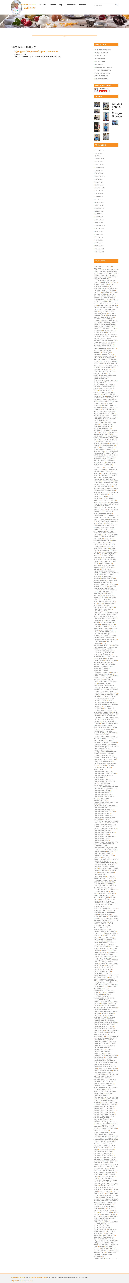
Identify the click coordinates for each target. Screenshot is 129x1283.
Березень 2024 (99, 176)
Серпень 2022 (99, 205)
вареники (113, 305)
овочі (110, 662)
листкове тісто (99, 531)
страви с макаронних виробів (103, 1090)
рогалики (108, 905)
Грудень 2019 (99, 231)
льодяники (108, 539)
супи (107, 1097)
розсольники (113, 916)
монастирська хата (101, 601)
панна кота (113, 693)
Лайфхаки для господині (103, 67)
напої (105, 611)
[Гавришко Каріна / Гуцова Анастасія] (106, 136)
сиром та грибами (100, 958)
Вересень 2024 (100, 165)
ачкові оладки (100, 271)
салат (111, 924)
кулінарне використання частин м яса (104, 507)
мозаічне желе (107, 596)
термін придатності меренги (104, 1114)
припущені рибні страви (102, 853)
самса (103, 941)
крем (116, 481)
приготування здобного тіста (106, 789)
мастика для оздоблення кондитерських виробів (104, 571)
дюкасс (110, 392)
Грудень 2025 (99, 156)
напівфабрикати (112, 613)
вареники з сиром (100, 307)
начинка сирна (105, 630)
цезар (108, 1199)
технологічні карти (101, 1132)
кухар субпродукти (101, 520)
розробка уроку (105, 914)
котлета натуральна (108, 473)
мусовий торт (108, 603)
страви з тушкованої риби (103, 1084)
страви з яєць (100, 1089)
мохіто (112, 601)
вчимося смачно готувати (103, 346)
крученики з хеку (101, 504)
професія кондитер (106, 872)
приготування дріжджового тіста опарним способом (104, 785)
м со (110, 544)
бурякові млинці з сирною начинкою (104, 295)
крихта (113, 500)
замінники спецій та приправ (105, 417)
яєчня (101, 1246)
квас (107, 457)
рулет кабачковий (101, 922)
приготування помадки (102, 815)
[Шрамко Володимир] (106, 126)
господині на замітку (101, 369)
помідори (108, 740)
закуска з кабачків (108, 409)
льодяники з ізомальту (102, 540)
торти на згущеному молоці (104, 1147)
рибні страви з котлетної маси (102, 902)
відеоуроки (106, 352)
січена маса (110, 1099)
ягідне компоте (99, 1241)
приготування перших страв (104, 811)
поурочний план (107, 754)
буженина (112, 288)
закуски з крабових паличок (104, 413)
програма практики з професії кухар (105, 867)
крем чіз (110, 488)
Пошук (68, 23)
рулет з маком (105, 918)
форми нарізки (104, 1178)
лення (115, 525)
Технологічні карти (101, 79)
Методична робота (101, 53)
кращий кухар (108, 481)
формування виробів (101, 1180)
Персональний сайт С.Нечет (38, 1277)
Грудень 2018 (99, 246)
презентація (105, 767)
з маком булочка (105, 402)
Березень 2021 (99, 220)
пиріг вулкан (111, 716)
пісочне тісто (112, 889)
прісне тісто (109, 882)
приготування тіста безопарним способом (106, 843)
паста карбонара (111, 695)
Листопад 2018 (99, 249)
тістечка (106, 1159)
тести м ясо (105, 1124)
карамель (104, 443)
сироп (111, 958)
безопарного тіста (101, 277)
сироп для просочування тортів (106, 960)
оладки (114, 672)
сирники (104, 956)
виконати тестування (109, 321)
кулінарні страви (100, 510)
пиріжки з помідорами (109, 723)
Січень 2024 (98, 182)
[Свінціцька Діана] (106, 105)
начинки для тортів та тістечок (105, 639)
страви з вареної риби (102, 1011)
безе (116, 273)
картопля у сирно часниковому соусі (105, 448)
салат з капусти (99, 926)
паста (101, 695)
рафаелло (102, 893)
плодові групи (110, 733)
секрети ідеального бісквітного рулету (104, 946)
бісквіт (114, 300)
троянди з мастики (106, 1149)
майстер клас (111, 552)
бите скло (105, 279)
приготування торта (101, 840)
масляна (104, 561)
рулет (97, 918)
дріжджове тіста (105, 390)
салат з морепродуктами (101, 928)
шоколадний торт (100, 1229)
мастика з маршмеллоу (109, 573)
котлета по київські (101, 475)
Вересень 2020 (100, 225)
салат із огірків (109, 935)
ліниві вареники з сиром (102, 543)
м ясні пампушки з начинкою (104, 549)
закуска (97, 409)
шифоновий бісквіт (108, 1214)
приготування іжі (109, 849)
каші (106, 451)
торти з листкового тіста (103, 1145)
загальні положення (109, 407)
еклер (104, 394)
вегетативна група (106, 311)
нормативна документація (104, 651)
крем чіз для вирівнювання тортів (106, 489)
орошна (104, 681)
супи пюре (114, 1097)
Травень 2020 (99, 228)
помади (104, 738)
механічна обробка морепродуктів (103, 593)
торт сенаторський (107, 1142)
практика (102, 765)
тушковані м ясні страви (103, 1151)
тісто (102, 1161)
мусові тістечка (99, 605)
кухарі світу (113, 520)
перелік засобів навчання (104, 698)
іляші (111, 1248)
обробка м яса (99, 657)
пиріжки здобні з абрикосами (104, 726)
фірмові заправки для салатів (103, 1183)
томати (110, 1136)
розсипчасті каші (100, 916)
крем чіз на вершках (101, 492)
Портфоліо (71, 5)
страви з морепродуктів (101, 1035)
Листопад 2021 (99, 214)
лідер (103, 542)
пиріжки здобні (100, 725)
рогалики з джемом (101, 907)
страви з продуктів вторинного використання (104, 1047)
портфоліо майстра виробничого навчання (102, 749)
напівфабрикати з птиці (107, 617)
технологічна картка (108, 1128)
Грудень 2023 (99, 185)
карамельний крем (108, 445)
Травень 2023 (99, 191)
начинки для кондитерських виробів (105, 636)
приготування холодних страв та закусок (105, 848)
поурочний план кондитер (103, 756)
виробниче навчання (101, 329)
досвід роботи (110, 381)
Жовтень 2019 (99, 234)
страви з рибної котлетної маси (105, 1058)
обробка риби (100, 658)
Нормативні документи (103, 50)
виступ (113, 329)
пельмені (98, 697)
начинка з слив (104, 628)
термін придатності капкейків (105, 1110)
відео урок (103, 348)
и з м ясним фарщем (106, 438)
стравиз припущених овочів (103, 1094)
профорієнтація (100, 876)
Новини (53, 5)
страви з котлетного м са (103, 1026)
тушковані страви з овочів (103, 1155)
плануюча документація (103, 732)
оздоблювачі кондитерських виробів (104, 665)
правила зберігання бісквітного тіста (105, 764)
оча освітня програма (103, 692)
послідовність (99, 752)
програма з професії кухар (103, 865)
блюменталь (106, 283)
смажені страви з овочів (103, 969)
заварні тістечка (108, 405)
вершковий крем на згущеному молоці (105, 316)
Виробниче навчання (102, 73)
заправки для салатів (101, 430)
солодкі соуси (111, 981)
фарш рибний (110, 1172)
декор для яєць (108, 371)
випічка (107, 323)
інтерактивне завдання (105, 1253)
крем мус (98, 483)
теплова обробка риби (109, 1103)
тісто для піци (111, 1161)
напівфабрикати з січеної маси (105, 618)
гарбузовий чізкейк (109, 360)
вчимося (111, 342)
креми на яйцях (107, 498)
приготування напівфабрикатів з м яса (106, 803)
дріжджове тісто (100, 392)
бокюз (114, 283)
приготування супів (101, 834)
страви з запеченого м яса (103, 1016)
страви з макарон (100, 1032)
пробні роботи (108, 855)
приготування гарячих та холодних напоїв (103, 776)
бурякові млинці (100, 294)
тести (97, 1124)
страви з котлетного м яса (104, 1028)
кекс (112, 457)
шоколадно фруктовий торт (105, 1230)
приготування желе (110, 787)
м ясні (106, 546)
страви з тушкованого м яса (102, 1079)
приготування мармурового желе (104, 797)
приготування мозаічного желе (102, 799)
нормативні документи (102, 653)
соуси (105, 988)
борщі (105, 288)
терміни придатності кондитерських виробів (102, 1119)
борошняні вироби (101, 284)
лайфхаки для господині (103, 525)
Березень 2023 (99, 196)
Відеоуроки (99, 64)
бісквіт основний (100, 302)
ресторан (111, 893)
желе (104, 396)
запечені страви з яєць (102, 428)
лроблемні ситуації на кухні (104, 537)
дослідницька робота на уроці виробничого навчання (105, 385)
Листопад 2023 (99, 188)
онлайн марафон (106, 678)
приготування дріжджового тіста (104, 782)
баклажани (103, 273)
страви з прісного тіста (102, 1054)
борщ (111, 284)
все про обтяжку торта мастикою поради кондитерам (105, 339)
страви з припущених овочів (103, 1041)
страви (97, 1004)
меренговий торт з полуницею (105, 584)
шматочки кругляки (101, 1216)
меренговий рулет (108, 578)
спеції (102, 992)
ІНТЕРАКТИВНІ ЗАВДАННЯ (103, 70)
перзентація (107, 712)
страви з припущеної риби (105, 1044)
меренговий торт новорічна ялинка (105, 581)
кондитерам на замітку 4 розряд (104, 468)
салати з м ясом (106, 937)
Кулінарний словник (102, 76)
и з (110, 434)
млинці (109, 594)
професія (104, 870)
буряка (114, 292)
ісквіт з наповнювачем (100, 1257)
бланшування (99, 281)
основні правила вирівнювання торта (102, 684)
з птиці (115, 402)
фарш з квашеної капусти (106, 1168)
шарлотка (110, 1208)
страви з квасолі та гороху (104, 1025)
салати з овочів (99, 939)
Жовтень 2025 (99, 159)
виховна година (109, 330)
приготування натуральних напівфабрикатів (104, 805)
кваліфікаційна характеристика (105, 454)
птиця (110, 884)
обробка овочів (112, 657)
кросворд (105, 502)
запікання (112, 432)
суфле (97, 1099)
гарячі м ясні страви (108, 362)
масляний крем (106, 563)
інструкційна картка (101, 1250)
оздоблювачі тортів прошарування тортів (102, 671)
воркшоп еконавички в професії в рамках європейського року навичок (105, 334)
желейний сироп (100, 400)
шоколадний (98, 1222)
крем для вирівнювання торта (105, 486)
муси (100, 603)
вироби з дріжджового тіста (104, 325)
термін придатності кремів (104, 1112)
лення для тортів (107, 529)
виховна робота (100, 332)
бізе (105, 298)
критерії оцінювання (101, 500)
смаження (113, 964)
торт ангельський (110, 1138)
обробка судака (111, 660)
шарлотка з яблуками (101, 1210)
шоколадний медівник (102, 1227)
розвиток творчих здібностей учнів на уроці (104, 912)
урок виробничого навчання (103, 1164)
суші (102, 1099)
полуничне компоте (101, 735)
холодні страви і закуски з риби (103, 1198)
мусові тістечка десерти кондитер (104, 606)
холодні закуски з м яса (103, 1188)
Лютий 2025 (98, 162)
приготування (100, 769)
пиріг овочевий (108, 721)
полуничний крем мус (102, 737)
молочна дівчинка (100, 598)
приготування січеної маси (104, 836)
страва (115, 1002)
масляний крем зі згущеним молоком (104, 566)
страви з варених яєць (108, 1007)
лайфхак (100, 523)
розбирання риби (100, 910)
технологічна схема (101, 1130)
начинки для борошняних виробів (102, 635)
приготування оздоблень (103, 810)
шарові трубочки (105, 1212)
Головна (43, 5)
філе (102, 1182)
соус (106, 986)
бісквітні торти (104, 304)
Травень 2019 (99, 237)
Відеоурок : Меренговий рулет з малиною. (36, 51)
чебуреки (104, 1201)
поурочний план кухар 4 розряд (105, 758)
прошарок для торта (107, 878)
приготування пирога (102, 813)
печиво (97, 716)
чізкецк (103, 1208)
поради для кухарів (101, 744)
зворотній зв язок (100, 434)
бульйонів (106, 292)
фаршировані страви (106, 1176)
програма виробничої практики (101, 858)
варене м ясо (103, 305)
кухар (114, 517)
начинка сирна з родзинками (104, 632)
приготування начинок (102, 808)
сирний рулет (113, 952)
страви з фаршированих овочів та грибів (105, 1086)
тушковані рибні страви (102, 1153)
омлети (114, 676)
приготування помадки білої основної (104, 818)
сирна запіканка (105, 948)
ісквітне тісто (111, 1258)
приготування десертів (102, 779)
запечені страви (106, 424)
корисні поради (106, 471)
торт (116, 1136)
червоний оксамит (108, 1203)
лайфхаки (108, 523)
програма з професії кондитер (105, 863)
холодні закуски (106, 1186)
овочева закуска (100, 662)
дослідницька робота (102, 383)
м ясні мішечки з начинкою (104, 547)
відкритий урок (107, 354)
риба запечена (104, 895)
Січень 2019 (98, 243)
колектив (101, 463)
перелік (106, 697)
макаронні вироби (100, 556)
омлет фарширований (102, 676)
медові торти (106, 577)
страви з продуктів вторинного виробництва (103, 1051)
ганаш (103, 358)
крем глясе (107, 485)
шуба (112, 1239)
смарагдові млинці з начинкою (106, 976)
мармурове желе (100, 559)
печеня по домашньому (109, 714)
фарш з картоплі (106, 1167)
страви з (104, 1004)
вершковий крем (100, 315)
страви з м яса (111, 1030)
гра (112, 369)
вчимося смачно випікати (103, 344)
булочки (112, 290)
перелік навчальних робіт (104, 699)
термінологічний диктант (103, 1122)
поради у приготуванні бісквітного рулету (106, 745)
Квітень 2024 (99, 173)
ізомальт (104, 1248)
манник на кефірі (107, 558)
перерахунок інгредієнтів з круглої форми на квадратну (105, 710)
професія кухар (99, 874)
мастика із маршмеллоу (104, 575)
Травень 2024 (99, 170)
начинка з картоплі (100, 626)
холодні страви (105, 1191)
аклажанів (114, 269)
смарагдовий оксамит (102, 973)
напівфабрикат (99, 613)
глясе (97, 367)
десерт (109, 373)
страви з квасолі (111, 1023)
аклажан (106, 269)
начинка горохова (108, 624)
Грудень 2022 (99, 202)
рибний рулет (105, 899)
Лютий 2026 (98, 153)
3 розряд (98, 266)
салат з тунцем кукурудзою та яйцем (105, 930)
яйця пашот (99, 1243)
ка (100, 440)
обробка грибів (106, 655)
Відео (61, 5)
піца (111, 891)
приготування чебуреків (103, 772)
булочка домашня (100, 290)
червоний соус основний (103, 1205)
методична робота (101, 586)
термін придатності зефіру (103, 1108)
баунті (111, 273)
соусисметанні (99, 990)
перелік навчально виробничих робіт (104, 701)
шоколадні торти (108, 1235)
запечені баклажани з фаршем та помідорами (105, 421)
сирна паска (105, 950)
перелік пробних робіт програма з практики (106, 705)
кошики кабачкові (105, 477)
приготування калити (102, 791)
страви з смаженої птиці (107, 1068)
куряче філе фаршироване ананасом (103, 512)
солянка (105, 985)
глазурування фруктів (110, 365)
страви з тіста (99, 1085)
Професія (82, 5)
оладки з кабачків (100, 674)
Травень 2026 (99, 150)
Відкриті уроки (100, 61)
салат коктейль (111, 933)
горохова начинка (107, 367)
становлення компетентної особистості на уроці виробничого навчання (104, 1000)
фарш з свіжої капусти (108, 1170)
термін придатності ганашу (104, 1106)
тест (116, 1122)
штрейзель (104, 1239)
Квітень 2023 (99, 193)
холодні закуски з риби (102, 1189)
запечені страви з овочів (103, 426)
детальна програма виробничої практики (105, 376)
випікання (98, 323)
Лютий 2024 (98, 179)
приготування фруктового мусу (104, 845)
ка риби (105, 440)
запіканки (103, 432)
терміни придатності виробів (104, 1116)
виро (113, 323)
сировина (112, 956)
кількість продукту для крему (106, 521)
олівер (110, 674)
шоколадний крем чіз (101, 1226)
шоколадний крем (101, 1224)
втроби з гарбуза (100, 342)
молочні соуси (104, 599)
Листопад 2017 (99, 251)
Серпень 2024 (99, 167)
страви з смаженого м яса (104, 1065)
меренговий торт (100, 580)
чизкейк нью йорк (107, 1206)
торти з (102, 1144)
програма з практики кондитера (106, 860)
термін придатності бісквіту (105, 1105)
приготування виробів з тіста (105, 774)
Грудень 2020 (99, 223)
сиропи (97, 962)
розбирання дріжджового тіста (105, 909)
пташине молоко (100, 884)
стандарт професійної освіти (102, 995)
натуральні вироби (107, 622)
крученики (114, 502)
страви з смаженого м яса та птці (105, 1067)
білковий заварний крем (104, 299)
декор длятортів (100, 373)
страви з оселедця (102, 1038)
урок (106, 1163)
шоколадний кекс (111, 1222)
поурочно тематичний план (105, 759)
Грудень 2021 (99, 211)
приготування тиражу (102, 838)
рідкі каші (104, 924)
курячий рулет (99, 515)
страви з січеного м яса (106, 1071)
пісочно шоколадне (101, 891)
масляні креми (107, 567)
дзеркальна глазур (100, 379)
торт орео (98, 1138)
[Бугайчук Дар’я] (106, 115)
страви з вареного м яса (103, 1009)
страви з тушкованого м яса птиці (105, 1081)
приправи (110, 851)
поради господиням (109, 742)
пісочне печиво (99, 889)
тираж (104, 1136)
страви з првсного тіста (105, 1039)
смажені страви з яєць (102, 971)
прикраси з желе (100, 851)
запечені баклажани (101, 419)
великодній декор (100, 313)
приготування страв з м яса (104, 832)
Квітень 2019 (99, 240)
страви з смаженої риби (103, 1070)
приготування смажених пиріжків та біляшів (105, 828)
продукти (102, 868)
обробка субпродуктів (103, 659)
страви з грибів (99, 1015)
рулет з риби (113, 920)
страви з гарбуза (107, 1013)
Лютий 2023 (98, 199)
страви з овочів (112, 1036)
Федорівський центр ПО (18, 1277)
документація (99, 381)
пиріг (104, 716)
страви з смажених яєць (108, 1063)
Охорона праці (100, 58)
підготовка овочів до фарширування (105, 887)
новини (115, 645)
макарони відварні (108, 554)
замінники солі (111, 415)
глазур (106, 364)
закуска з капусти (100, 411)
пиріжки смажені (106, 729)
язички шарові (112, 1241)
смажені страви (106, 968)
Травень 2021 (99, 217)
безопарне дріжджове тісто (105, 275)
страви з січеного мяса (104, 1073)
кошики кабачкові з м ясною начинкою (104, 480)
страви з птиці (111, 1055)
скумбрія (104, 964)
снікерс (101, 981)
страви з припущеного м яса (105, 1043)
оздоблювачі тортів (101, 668)
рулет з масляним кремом (106, 919)
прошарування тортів (102, 880)
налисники (108, 609)
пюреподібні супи (100, 886)
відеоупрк (112, 348)
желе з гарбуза (112, 396)
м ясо (102, 552)
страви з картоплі (107, 1021)
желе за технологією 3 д (104, 398)
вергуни (111, 313)
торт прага (109, 1140)
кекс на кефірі (108, 459)
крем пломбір (108, 483)
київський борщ (99, 461)
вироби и (109, 327)
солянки (113, 985)
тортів (111, 1148)
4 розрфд (107, 266)
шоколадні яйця (100, 1237)
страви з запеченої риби (104, 1018)
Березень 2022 (99, 208)
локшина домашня (110, 535)
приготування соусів (102, 830)
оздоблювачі (99, 664)
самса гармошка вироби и (103, 942)
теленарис (103, 1101)
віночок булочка (109, 356)
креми (103, 496)
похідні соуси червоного (103, 761)
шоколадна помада (107, 1218)
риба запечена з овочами (104, 896)
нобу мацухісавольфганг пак (102, 644)
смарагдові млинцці (101, 975)
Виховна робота (100, 56)
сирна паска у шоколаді (105, 951)
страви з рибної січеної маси (103, 1060)
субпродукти (98, 1097)
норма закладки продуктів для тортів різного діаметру (105, 648)
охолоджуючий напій (107, 687)
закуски (112, 411)
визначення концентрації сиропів (103, 320)
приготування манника (102, 794)
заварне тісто (100, 404)
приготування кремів (101, 792)
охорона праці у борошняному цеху (106, 690)
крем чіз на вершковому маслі (106, 493)
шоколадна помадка (101, 1220)
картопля (103, 447)
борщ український (100, 286)
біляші (108, 300)
